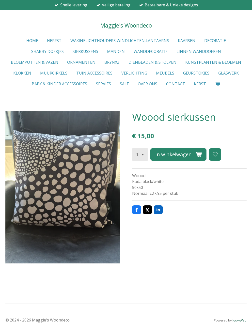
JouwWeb (240, 320)
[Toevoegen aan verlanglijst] (215, 154)
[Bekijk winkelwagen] (217, 84)
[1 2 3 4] (140, 154)
